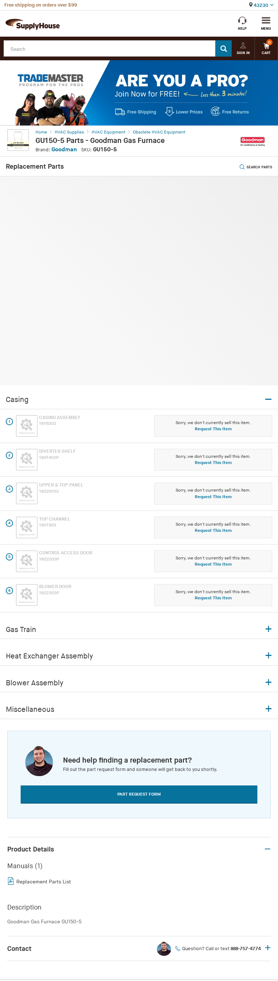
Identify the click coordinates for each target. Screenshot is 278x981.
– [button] (267, 849)
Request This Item (213, 429)
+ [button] (268, 948)
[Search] (223, 48)
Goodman (64, 149)
